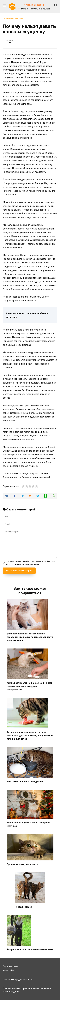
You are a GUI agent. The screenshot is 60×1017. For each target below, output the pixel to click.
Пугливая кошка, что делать (22, 864)
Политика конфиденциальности (18, 979)
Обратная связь (10, 966)
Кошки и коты (34, 5)
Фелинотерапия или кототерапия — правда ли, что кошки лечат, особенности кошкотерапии (30, 637)
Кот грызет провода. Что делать (25, 781)
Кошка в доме (17, 18)
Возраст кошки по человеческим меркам (30, 949)
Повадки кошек (23, 907)
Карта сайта (8, 970)
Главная (6, 18)
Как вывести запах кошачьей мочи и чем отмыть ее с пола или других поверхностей (29, 686)
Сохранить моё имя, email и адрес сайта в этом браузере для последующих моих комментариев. (30, 562)
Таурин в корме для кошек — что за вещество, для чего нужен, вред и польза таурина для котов (30, 735)
